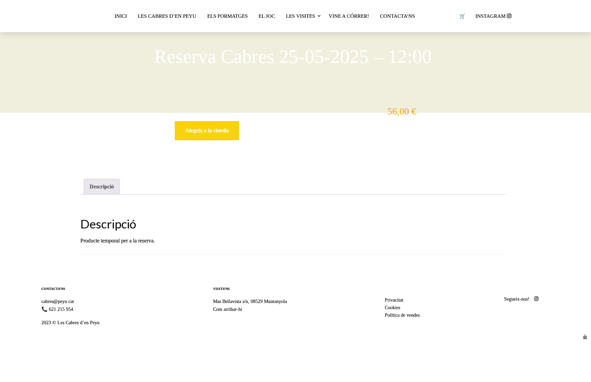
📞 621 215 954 (57, 309)
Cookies (392, 307)
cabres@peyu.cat (57, 301)
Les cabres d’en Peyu (167, 16)
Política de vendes (402, 315)
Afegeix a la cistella (207, 130)
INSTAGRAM (491, 16)
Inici (121, 16)
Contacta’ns (397, 16)
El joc (267, 16)
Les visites (300, 16)
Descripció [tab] (102, 186)
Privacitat (394, 300)
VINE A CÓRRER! (349, 16)
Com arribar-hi (227, 309)
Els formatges (227, 16)
